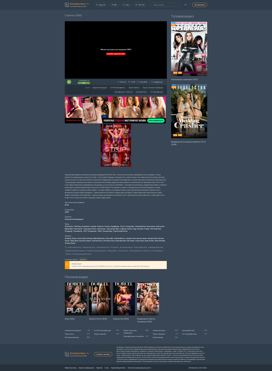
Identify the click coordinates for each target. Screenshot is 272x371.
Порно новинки (134, 88)
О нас (107, 368)
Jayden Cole (131, 238)
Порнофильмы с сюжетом (124, 92)
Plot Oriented (155, 229)
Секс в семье (158, 337)
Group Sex (130, 226)
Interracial (151, 226)
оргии (69, 254)
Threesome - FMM (94, 231)
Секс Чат (102, 5)
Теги (127, 5)
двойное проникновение (76, 251)
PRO (115, 5)
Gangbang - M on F (118, 226)
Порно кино (69, 334)
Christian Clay (108, 241)
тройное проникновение (97, 251)
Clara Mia (109, 238)
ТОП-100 (141, 5)
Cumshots (86, 226)
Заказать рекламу (103, 354)
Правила (99, 368)
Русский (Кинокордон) (74, 219)
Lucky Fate (139, 241)
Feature (100, 226)
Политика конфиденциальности (139, 368)
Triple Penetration (120, 231)
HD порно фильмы (72, 337)
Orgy (134, 229)
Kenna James (142, 238)
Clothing (77, 226)
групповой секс (141, 247)
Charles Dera (97, 241)
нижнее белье (158, 251)
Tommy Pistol (70, 243)
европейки (113, 251)
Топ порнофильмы (156, 92)
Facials (93, 226)
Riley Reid (74, 241)
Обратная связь (71, 368)
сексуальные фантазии (82, 254)
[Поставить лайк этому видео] (69, 82)
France (107, 226)
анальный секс (103, 247)
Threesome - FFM (80, 231)
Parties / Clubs (143, 229)
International (140, 226)
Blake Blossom (99, 238)
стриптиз (115, 247)
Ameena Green (70, 238)
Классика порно (159, 330)
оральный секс (89, 247)
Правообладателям (118, 368)
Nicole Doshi (153, 238)
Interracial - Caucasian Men (108, 229)
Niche (129, 229)
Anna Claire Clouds (84, 238)
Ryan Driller (149, 241)
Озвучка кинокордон (100, 88)
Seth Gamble (160, 241)
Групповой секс (141, 92)
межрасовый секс (156, 247)
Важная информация (86, 368)
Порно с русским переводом (153, 88)
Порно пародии (159, 334)
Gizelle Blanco (119, 238)
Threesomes (107, 231)
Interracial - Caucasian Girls (85, 229)
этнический (123, 251)
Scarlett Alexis (85, 241)
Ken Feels (130, 241)
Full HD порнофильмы (117, 88)
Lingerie (123, 229)
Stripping (68, 231)
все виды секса (75, 247)
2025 (67, 212)
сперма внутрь (127, 247)
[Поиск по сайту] (185, 5)
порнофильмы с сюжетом (140, 251)
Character (69, 226)
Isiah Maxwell (120, 241)
